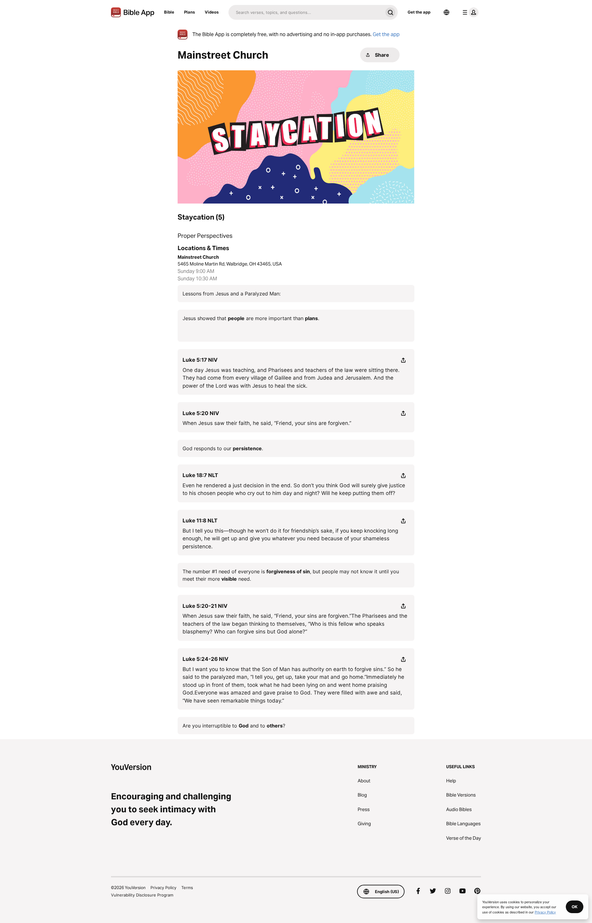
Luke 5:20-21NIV (205, 606)
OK (575, 906)
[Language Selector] (446, 12)
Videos (212, 12)
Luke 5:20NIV (201, 413)
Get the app (419, 12)
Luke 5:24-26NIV (205, 659)
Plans (189, 12)
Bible (169, 12)
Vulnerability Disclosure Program (142, 894)
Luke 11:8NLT (200, 520)
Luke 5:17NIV (200, 360)
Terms (187, 887)
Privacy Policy (163, 887)
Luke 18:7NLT (200, 475)
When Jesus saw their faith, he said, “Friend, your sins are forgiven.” (267, 423)
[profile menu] (469, 12)
